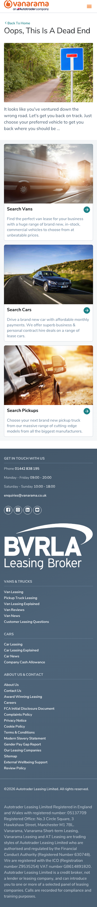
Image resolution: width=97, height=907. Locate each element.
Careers (10, 703)
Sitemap (10, 756)
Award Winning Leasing (23, 697)
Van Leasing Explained (22, 604)
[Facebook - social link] (8, 510)
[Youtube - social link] (37, 510)
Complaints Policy (18, 714)
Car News (11, 656)
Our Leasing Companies (22, 750)
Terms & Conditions (19, 732)
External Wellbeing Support (26, 762)
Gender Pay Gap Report (22, 744)
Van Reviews (14, 610)
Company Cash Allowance (24, 662)
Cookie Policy (14, 726)
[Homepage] (26, 6)
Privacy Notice (15, 720)
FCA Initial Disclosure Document (29, 708)
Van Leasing (13, 592)
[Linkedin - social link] (28, 510)
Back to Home (18, 23)
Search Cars (19, 310)
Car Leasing (13, 644)
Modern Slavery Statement (25, 738)
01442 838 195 (27, 469)
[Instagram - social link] (18, 510)
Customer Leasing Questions (26, 622)
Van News (12, 616)
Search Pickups (22, 411)
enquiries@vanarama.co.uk (25, 495)
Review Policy (15, 768)
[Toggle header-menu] (89, 6)
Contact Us (12, 691)
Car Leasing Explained (21, 650)
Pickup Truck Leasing (20, 598)
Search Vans (20, 209)
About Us (11, 685)
